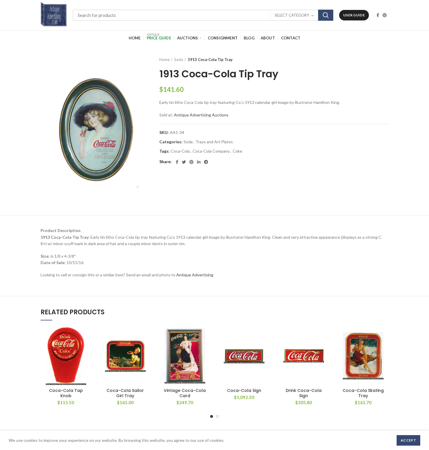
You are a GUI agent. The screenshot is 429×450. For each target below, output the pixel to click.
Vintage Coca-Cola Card (185, 393)
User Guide (354, 15)
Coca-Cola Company (211, 151)
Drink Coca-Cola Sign (304, 393)
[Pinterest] (384, 15)
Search (325, 15)
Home (164, 59)
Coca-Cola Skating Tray (363, 393)
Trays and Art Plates (214, 141)
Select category (292, 15)
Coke (237, 151)
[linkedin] (198, 162)
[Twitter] (184, 162)
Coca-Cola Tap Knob (66, 393)
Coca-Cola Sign (244, 390)
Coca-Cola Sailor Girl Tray (125, 393)
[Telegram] (206, 162)
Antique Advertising (194, 274)
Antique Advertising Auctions (201, 114)
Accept (408, 440)
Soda (178, 59)
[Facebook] (378, 15)
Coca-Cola (180, 151)
